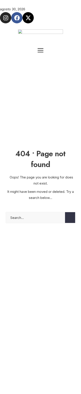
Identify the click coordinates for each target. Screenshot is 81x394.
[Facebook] (16, 17)
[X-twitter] (28, 17)
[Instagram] (5, 17)
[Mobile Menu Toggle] (40, 50)
